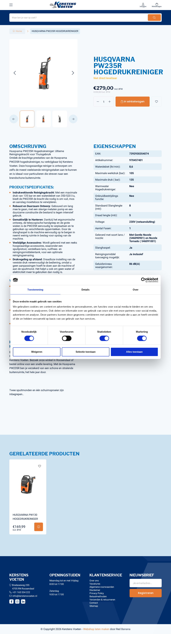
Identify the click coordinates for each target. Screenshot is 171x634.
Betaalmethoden (98, 596)
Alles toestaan (134, 351)
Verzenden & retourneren (102, 599)
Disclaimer (95, 590)
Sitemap (94, 606)
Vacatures (95, 583)
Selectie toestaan (86, 351)
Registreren (145, 593)
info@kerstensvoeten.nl (25, 596)
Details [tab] (85, 289)
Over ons (94, 580)
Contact (94, 602)
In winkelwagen (134, 101)
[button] (14, 73)
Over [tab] (135, 289)
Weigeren (36, 351)
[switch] (66, 338)
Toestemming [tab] (35, 289)
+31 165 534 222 (21, 592)
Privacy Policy (97, 593)
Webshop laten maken (96, 629)
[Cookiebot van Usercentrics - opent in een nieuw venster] (143, 280)
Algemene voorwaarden (102, 587)
